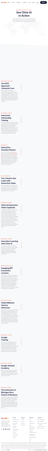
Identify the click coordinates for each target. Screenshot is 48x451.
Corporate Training (16, 419)
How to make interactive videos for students (32, 428)
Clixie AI (8, 449)
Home (9, 2)
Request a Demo (43, 2)
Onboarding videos (32, 437)
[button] (13, 2)
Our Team (22, 421)
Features (14, 432)
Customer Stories (32, 423)
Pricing (33, 2)
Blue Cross (16, 62)
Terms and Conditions (38, 449)
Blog (29, 2)
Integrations (15, 436)
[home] (4, 2)
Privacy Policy (44, 449)
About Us (22, 419)
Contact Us (23, 423)
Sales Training (15, 421)
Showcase (31, 421)
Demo (30, 439)
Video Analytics (15, 434)
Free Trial (14, 437)
